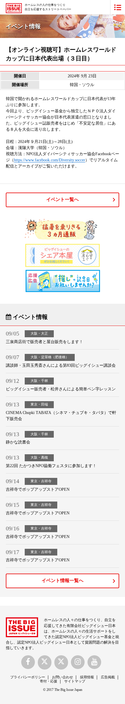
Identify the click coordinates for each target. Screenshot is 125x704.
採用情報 (87, 677)
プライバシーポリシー (27, 677)
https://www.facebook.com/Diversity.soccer (49, 160)
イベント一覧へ (62, 199)
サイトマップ (74, 681)
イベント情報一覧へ (62, 580)
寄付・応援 (48, 681)
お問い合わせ (62, 677)
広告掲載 (108, 677)
